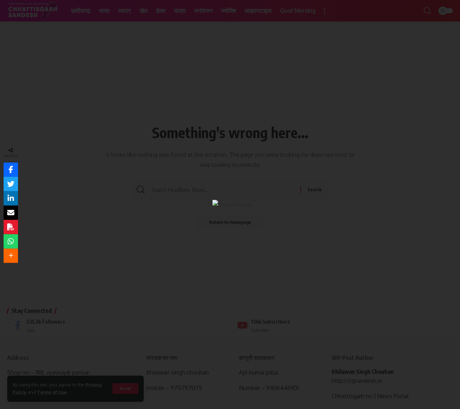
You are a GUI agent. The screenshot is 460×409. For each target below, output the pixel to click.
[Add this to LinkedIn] (11, 198)
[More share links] (11, 256)
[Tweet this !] (11, 184)
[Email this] (11, 213)
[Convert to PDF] (11, 227)
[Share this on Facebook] (11, 170)
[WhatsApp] (11, 241)
